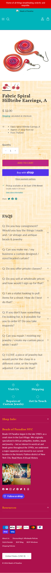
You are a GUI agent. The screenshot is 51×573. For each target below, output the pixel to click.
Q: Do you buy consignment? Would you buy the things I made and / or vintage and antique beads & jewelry (22, 232)
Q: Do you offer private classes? (22, 268)
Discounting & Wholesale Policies (25, 538)
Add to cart (25, 163)
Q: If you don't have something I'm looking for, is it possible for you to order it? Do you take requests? (21, 319)
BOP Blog (19, 542)
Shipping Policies (8, 546)
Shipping (6, 116)
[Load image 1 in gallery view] (25, 55)
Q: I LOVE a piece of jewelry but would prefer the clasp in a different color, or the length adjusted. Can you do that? (22, 361)
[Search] (9, 19)
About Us (5, 538)
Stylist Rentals (7, 542)
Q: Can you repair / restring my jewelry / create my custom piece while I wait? (23, 340)
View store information (14, 192)
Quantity (6, 144)
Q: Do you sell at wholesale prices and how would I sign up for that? (23, 281)
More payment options (25, 179)
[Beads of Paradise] (25, 19)
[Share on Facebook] (12, 199)
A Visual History (30, 457)
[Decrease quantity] (4, 151)
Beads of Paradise (15, 563)
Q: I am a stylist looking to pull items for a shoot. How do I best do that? (22, 298)
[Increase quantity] (16, 151)
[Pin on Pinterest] (16, 199)
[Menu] (3, 19)
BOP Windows (32, 542)
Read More (17, 457)
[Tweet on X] (9, 199)
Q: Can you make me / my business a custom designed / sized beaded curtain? (20, 254)
